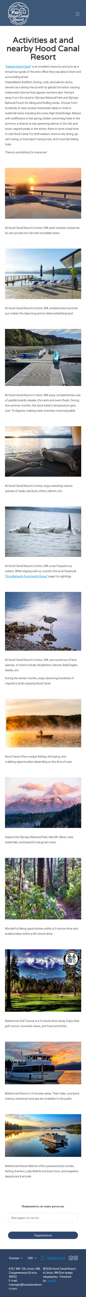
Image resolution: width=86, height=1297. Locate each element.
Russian (14, 1258)
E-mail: (13, 1280)
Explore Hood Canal (18, 66)
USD (30, 1258)
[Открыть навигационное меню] (78, 13)
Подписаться (43, 1235)
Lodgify (51, 1280)
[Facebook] (70, 1258)
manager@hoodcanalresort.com (25, 1286)
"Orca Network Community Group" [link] (26, 576)
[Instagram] (75, 1258)
